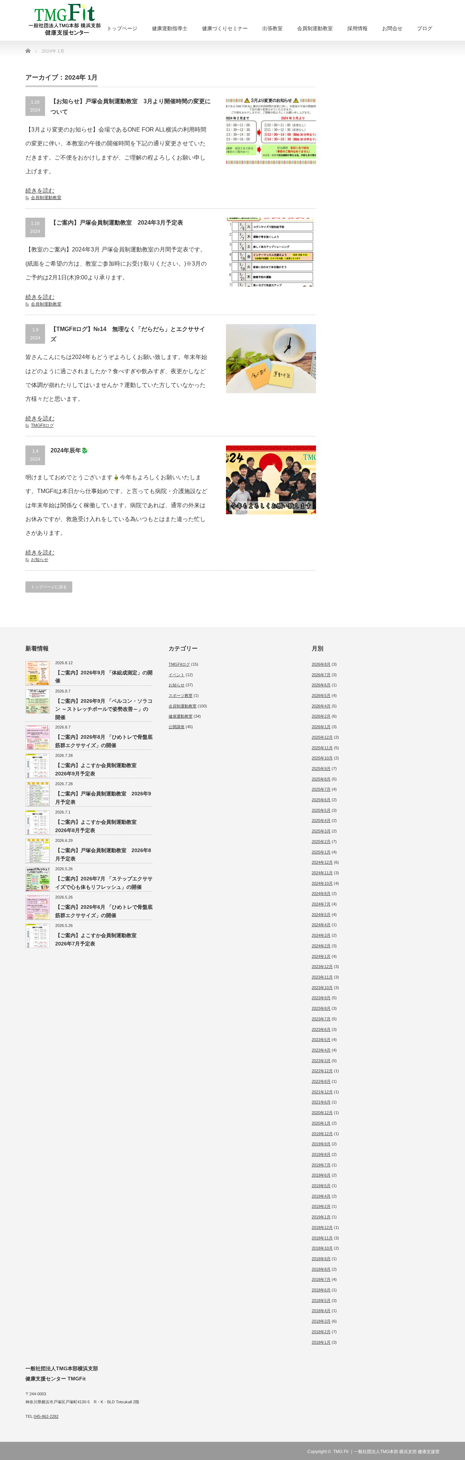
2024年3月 (321, 935)
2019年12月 (322, 1134)
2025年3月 (321, 831)
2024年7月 (321, 904)
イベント (177, 675)
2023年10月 (322, 987)
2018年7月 (321, 1279)
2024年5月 (321, 914)
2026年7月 (321, 675)
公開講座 (177, 727)
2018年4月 (321, 1310)
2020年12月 (322, 1112)
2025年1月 (321, 852)
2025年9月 (321, 768)
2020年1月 (321, 1123)
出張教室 (272, 28)
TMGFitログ (42, 425)
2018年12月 (322, 1227)
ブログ (424, 28)
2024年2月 (321, 946)
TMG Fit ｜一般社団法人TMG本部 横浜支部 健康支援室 (386, 1451)
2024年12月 (322, 862)
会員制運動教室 (315, 28)
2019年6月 (321, 1175)
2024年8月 (321, 893)
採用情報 (357, 28)
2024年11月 (322, 873)
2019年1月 (321, 1217)
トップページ (122, 28)
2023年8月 (321, 1008)
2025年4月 (321, 820)
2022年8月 (321, 1081)
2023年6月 (321, 1029)
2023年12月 (322, 966)
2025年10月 (322, 758)
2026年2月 (321, 716)
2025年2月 (321, 841)
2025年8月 (321, 779)
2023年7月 (321, 1019)
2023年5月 (321, 1039)
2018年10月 (322, 1248)
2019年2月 (321, 1206)
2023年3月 (321, 1060)
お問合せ (392, 28)
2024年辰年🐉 (69, 450)
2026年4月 (321, 706)
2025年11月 (322, 748)
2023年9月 (321, 998)
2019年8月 (321, 1154)
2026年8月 (321, 664)
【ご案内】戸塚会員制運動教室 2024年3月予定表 (116, 222)
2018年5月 (321, 1300)
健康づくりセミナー (225, 28)
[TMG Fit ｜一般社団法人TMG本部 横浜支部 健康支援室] (89, 21)
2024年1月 (321, 956)
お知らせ (39, 559)
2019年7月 (321, 1165)
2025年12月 (322, 737)
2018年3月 (321, 1321)
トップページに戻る (49, 587)
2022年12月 (322, 1071)
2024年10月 (322, 883)
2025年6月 (321, 800)
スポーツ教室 (181, 695)
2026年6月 (321, 685)
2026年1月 (321, 727)
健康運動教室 (181, 716)
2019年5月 (321, 1185)
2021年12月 (322, 1092)
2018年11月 (322, 1238)
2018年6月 (321, 1290)
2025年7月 (321, 789)
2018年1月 (321, 1342)
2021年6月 (321, 1102)
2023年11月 (322, 977)
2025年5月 (321, 810)
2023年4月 (321, 1050)
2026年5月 (321, 695)
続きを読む (39, 190)
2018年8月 (321, 1269)
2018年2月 (321, 1332)
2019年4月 (321, 1196)
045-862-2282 (46, 1416)
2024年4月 (321, 925)
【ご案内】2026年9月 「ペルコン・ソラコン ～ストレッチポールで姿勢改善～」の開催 (104, 709)
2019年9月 (321, 1144)
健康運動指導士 (169, 28)
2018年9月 (321, 1259)
